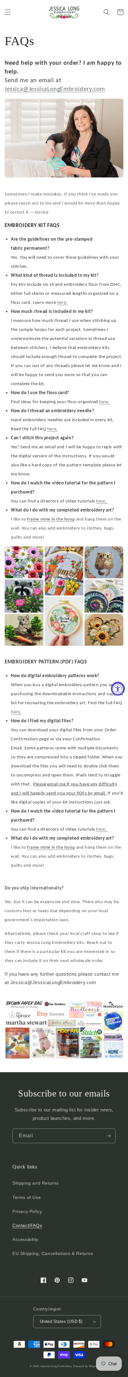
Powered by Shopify (85, 1366)
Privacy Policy (27, 1211)
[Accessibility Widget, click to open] (118, 688)
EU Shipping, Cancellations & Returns (52, 1253)
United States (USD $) (61, 1321)
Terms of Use (26, 1197)
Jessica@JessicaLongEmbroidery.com (55, 89)
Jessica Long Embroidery (56, 1366)
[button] (8, 12)
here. (62, 302)
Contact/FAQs (27, 1225)
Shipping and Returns (35, 1183)
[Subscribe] (108, 1136)
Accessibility (25, 1239)
